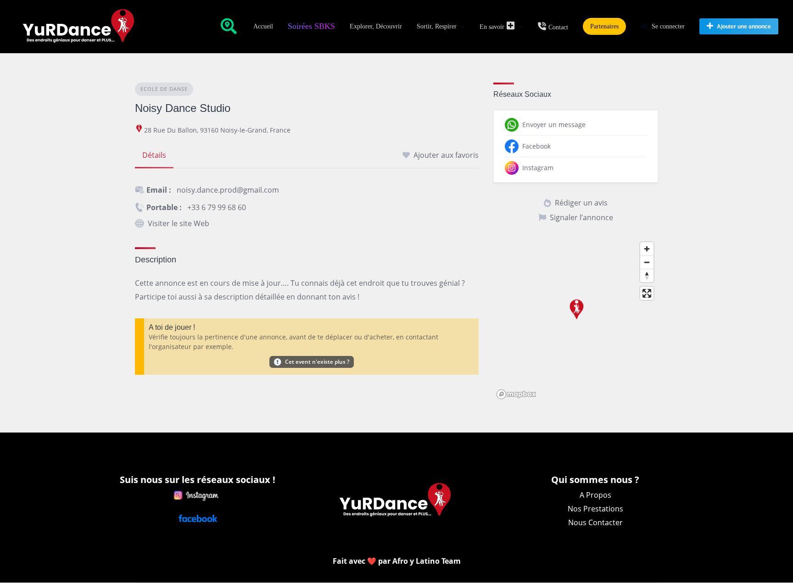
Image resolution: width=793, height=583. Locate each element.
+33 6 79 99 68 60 (216, 207)
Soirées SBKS (311, 26)
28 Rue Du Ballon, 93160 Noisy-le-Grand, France (217, 130)
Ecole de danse (164, 88)
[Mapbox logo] (516, 394)
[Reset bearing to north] (646, 275)
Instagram (537, 167)
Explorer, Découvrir (376, 26)
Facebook (536, 146)
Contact (558, 27)
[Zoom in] (646, 248)
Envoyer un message (554, 124)
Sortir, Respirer (437, 26)
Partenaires (604, 26)
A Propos (595, 495)
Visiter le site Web (178, 223)
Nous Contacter (595, 522)
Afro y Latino (416, 561)
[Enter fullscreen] (646, 293)
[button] (575, 314)
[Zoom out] (646, 262)
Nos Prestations (595, 509)
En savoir (492, 26)
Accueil (263, 26)
